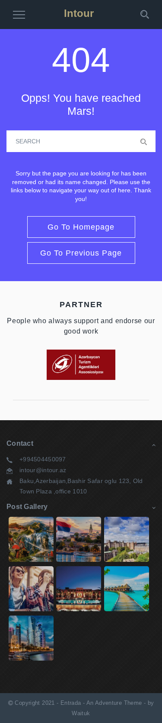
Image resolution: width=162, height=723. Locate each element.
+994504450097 (42, 459)
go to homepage (81, 227)
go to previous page (81, 253)
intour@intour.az (42, 470)
